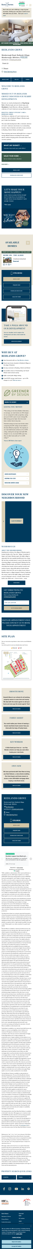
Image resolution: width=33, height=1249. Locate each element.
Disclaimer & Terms (6, 1216)
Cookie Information (6, 1222)
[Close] (31, 1226)
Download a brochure (16, 175)
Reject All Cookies (16, 1242)
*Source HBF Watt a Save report (12, 441)
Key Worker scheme (23, 360)
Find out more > (17, 380)
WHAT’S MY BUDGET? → (14, 146)
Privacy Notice (5, 1219)
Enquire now (16, 285)
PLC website (22, 1218)
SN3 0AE (24, 57)
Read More (16, 582)
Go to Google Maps (16, 608)
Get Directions (10, 807)
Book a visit (16, 170)
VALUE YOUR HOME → (13, 157)
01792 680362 (17, 273)
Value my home (16, 297)
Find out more (16, 709)
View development (16, 341)
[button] (5, 653)
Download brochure (16, 291)
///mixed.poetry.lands (15, 60)
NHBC (20, 1221)
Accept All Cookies (16, 1246)
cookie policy (19, 1234)
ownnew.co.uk (24, 1125)
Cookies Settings (16, 1237)
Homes (27, 79)
